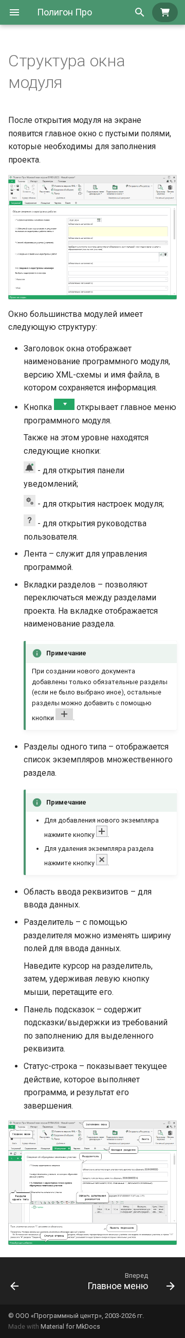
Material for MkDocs (70, 1326)
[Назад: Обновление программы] (14, 1281)
